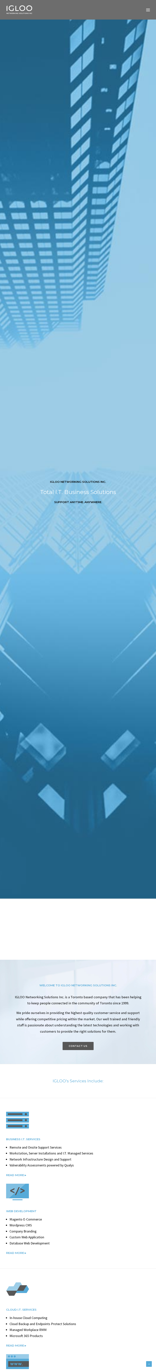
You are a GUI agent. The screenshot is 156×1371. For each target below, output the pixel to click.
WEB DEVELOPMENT (21, 1211)
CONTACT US (78, 1046)
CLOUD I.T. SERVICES (21, 1309)
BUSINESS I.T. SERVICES (23, 1139)
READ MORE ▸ (16, 1175)
